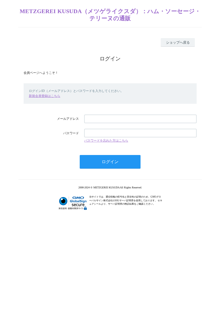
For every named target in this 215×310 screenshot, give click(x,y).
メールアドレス (68, 119)
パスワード (71, 133)
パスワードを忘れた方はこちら (106, 140)
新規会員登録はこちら (44, 96)
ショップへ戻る (178, 42)
